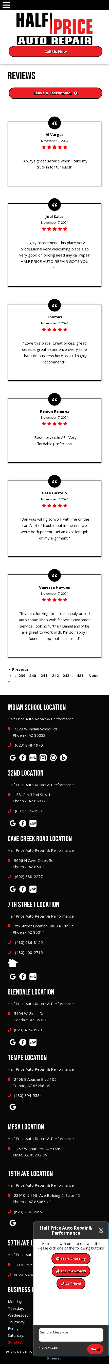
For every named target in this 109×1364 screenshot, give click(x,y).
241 (44, 675)
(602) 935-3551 (28, 810)
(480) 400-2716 (28, 952)
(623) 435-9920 (28, 1029)
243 (66, 675)
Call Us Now (55, 51)
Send (95, 1349)
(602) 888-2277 (28, 876)
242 (55, 675)
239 (22, 675)
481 (80, 675)
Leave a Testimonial (52, 92)
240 (32, 675)
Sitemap (54, 1358)
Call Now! (73, 1283)
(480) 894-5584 (28, 1095)
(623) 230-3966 (28, 1211)
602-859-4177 (27, 1274)
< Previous (19, 669)
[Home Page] (54, 29)
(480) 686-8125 (28, 942)
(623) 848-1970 (28, 745)
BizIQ (43, 1348)
